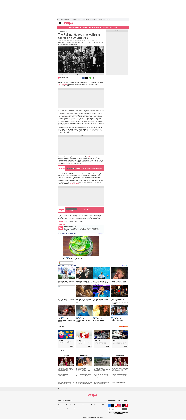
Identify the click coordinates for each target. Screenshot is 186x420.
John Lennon (91, 157)
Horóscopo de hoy (65, 19)
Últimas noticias (61, 404)
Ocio (75, 404)
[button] (127, 27)
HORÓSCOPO (125, 22)
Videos (67, 408)
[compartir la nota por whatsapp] (90, 78)
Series (81, 221)
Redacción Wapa (64, 77)
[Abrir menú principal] (60, 23)
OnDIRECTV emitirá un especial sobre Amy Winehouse (89, 168)
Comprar (71, 346)
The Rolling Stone (62, 84)
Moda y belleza (85, 404)
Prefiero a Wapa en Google (67, 263)
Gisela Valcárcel (94, 19)
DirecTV (76, 221)
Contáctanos (111, 412)
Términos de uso (117, 412)
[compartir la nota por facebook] (83, 78)
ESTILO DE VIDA (103, 22)
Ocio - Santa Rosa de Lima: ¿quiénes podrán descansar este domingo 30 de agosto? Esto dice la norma (93, 27)
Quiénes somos (124, 412)
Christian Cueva (85, 19)
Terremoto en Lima (75, 19)
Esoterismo (60, 408)
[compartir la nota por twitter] (86, 78)
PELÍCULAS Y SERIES (116, 22)
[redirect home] (69, 23)
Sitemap (75, 408)
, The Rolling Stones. (74, 183)
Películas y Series (62, 31)
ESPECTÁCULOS (86, 22)
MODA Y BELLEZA (94, 22)
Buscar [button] (125, 409)
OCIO (109, 22)
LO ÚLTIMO (78, 22)
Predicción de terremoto (104, 19)
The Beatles (63, 115)
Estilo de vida (92, 404)
